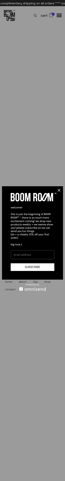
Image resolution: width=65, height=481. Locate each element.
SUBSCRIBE (32, 267)
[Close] (59, 190)
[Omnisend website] (32, 287)
